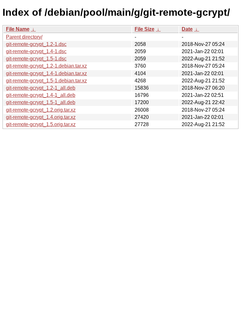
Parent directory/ (24, 37)
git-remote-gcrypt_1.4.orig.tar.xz (41, 117)
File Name (17, 29)
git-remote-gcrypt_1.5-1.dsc (36, 58)
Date (187, 29)
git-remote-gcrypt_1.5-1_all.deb (40, 102)
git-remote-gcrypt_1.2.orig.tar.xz (41, 110)
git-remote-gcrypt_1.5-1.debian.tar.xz (46, 80)
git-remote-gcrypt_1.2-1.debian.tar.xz (46, 66)
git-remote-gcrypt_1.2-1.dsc (36, 44)
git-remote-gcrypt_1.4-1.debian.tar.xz (46, 73)
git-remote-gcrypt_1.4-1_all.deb (40, 95)
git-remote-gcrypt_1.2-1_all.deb (40, 88)
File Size (144, 29)
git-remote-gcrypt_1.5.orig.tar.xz (41, 124)
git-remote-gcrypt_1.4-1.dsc (36, 51)
